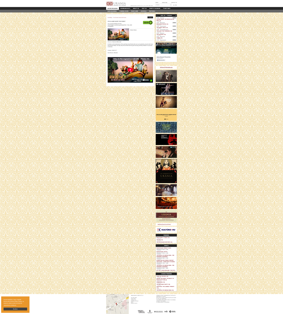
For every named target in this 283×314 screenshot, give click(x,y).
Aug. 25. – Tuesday (166, 15)
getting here (134, 297)
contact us (133, 299)
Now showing (112, 11)
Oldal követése (161, 60)
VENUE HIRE (164, 2)
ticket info (133, 298)
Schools (143, 11)
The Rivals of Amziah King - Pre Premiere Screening (165, 256)
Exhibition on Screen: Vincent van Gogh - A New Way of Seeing (166, 261)
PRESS (157, 2)
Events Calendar (154, 8)
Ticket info (166, 8)
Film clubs (134, 11)
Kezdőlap (110, 17)
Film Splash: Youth (162, 251)
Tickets (174, 17)
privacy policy (134, 303)
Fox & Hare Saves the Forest (119, 17)
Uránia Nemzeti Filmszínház (163, 57)
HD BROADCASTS (125, 8)
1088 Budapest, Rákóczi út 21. (137, 5)
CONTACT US (174, 2)
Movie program (113, 8)
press (132, 302)
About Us (136, 8)
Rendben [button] (15, 309)
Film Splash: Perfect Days (164, 248)
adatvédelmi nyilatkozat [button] (10, 305)
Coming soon (123, 11)
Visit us (144, 8)
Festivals (152, 11)
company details (134, 301)
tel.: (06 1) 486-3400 (148, 5)
